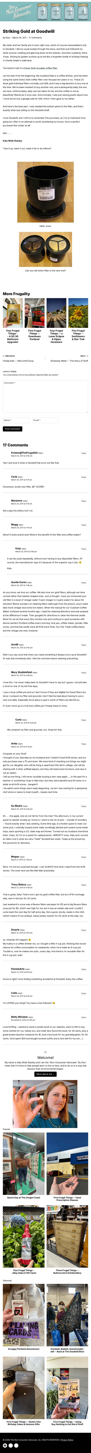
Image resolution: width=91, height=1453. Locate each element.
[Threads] (16, 1445)
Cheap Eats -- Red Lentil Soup (18, 358)
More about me (44, 1074)
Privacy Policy (67, 1440)
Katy (8, 37)
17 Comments (35, 37)
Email (36, 420)
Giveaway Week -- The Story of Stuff (69, 358)
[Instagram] (11, 1445)
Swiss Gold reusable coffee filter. (41, 68)
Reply (83, 453)
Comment (10, 383)
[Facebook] (5, 1445)
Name (8, 420)
